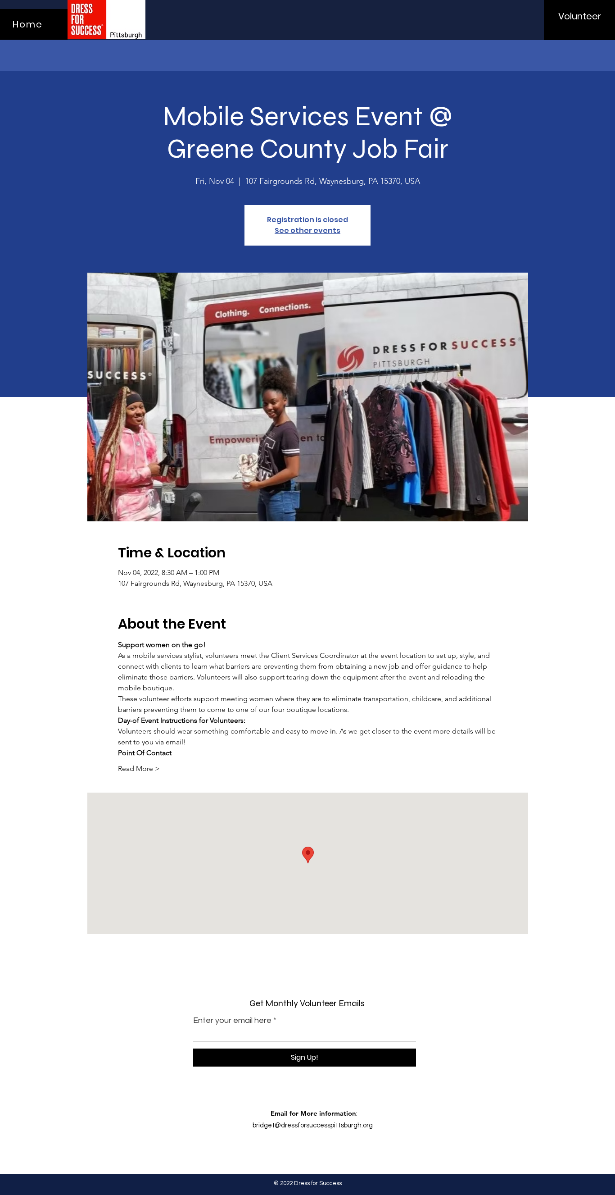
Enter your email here (232, 1021)
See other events (307, 230)
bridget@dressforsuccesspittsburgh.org (313, 1125)
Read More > (139, 768)
